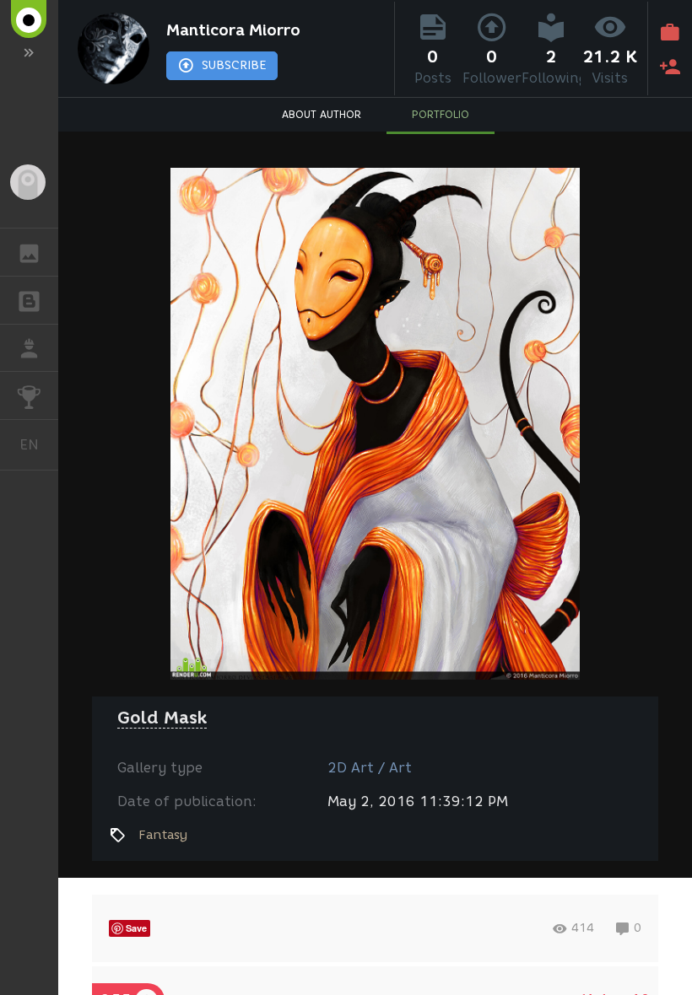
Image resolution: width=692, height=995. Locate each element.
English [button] (38, 444)
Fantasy (162, 834)
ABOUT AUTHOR (321, 114)
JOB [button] (29, 348)
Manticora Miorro (233, 30)
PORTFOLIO (440, 114)
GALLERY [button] (29, 252)
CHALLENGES (29, 395)
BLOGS (29, 300)
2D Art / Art (369, 768)
